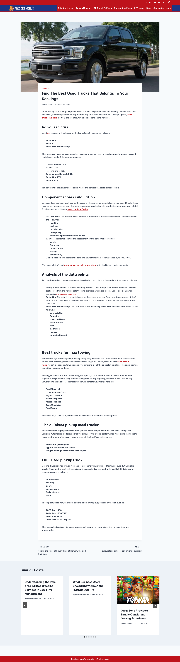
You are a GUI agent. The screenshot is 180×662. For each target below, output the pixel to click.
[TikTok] (164, 2)
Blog (148, 8)
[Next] (155, 605)
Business (46, 89)
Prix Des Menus (65, 8)
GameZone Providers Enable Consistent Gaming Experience (135, 614)
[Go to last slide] (25, 605)
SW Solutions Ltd (34, 599)
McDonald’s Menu (103, 8)
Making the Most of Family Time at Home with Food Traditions (62, 550)
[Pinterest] (159, 2)
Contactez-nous (162, 8)
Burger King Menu (123, 8)
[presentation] (138, 590)
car (48, 133)
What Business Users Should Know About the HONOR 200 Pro (88, 585)
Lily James (48, 104)
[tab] (84, 637)
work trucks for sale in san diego (80, 265)
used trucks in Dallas (77, 209)
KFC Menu (139, 8)
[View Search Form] (169, 2)
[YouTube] (155, 2)
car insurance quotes (66, 294)
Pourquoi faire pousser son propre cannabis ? (121, 549)
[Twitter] (146, 2)
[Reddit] (150, 2)
